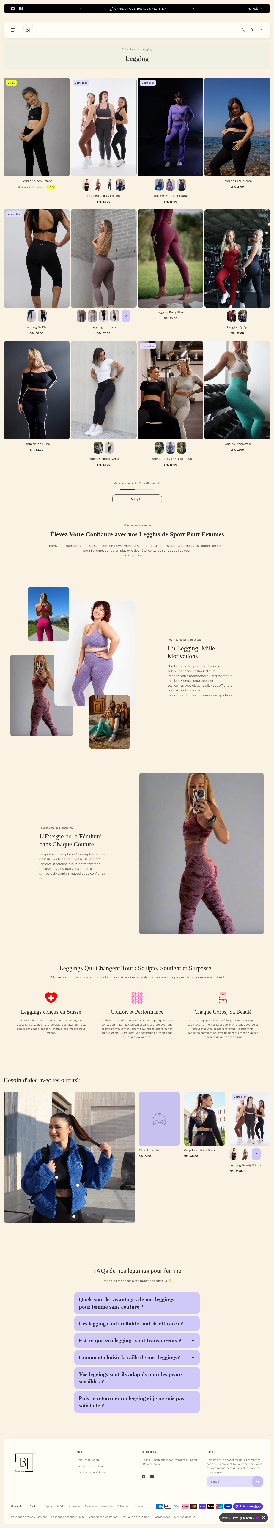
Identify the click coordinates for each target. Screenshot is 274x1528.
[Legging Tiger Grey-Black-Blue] (171, 390)
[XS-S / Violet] (170, 185)
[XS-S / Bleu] (159, 185)
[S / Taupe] (81, 316)
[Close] (263, 1517)
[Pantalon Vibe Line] (37, 390)
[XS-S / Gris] (181, 448)
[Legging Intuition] (104, 258)
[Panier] (260, 30)
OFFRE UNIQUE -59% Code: (140, 8)
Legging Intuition (104, 327)
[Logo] (28, 30)
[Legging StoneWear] (237, 390)
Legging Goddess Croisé (103, 459)
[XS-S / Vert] (98, 448)
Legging (147, 49)
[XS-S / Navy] (120, 185)
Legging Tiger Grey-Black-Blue (170, 459)
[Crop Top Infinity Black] (204, 1119)
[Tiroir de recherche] (242, 30)
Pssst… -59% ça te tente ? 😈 (240, 1518)
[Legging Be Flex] (37, 258)
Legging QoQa (237, 327)
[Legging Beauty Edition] (104, 127)
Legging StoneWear (237, 444)
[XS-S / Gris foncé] (109, 185)
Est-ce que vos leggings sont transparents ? (130, 1340)
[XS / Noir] (42, 316)
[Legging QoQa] (237, 258)
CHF (32, 1506)
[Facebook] (21, 8)
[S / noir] (242, 316)
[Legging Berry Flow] (171, 258)
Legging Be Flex (36, 327)
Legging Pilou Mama (237, 181)
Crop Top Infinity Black (199, 1150)
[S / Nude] (92, 316)
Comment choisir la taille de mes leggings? (129, 1357)
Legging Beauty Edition (103, 196)
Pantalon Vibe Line (36, 444)
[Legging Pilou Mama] (237, 127)
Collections (129, 49)
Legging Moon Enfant (37, 181)
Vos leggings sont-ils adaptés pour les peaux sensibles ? (131, 1378)
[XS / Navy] (31, 316)
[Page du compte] (251, 30)
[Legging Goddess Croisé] (104, 390)
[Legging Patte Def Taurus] (171, 127)
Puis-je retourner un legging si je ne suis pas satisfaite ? (131, 1402)
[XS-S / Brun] (98, 185)
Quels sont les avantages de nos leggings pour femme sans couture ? (126, 1303)
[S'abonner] (257, 1481)
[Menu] (13, 30)
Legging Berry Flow (170, 312)
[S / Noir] (114, 316)
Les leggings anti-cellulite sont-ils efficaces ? (131, 1323)
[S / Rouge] (231, 316)
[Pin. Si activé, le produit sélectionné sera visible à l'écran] (78, 1185)
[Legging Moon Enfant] (37, 127)
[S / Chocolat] (103, 316)
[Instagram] (13, 8)
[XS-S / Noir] (86, 185)
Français (252, 8)
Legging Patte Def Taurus (170, 196)
